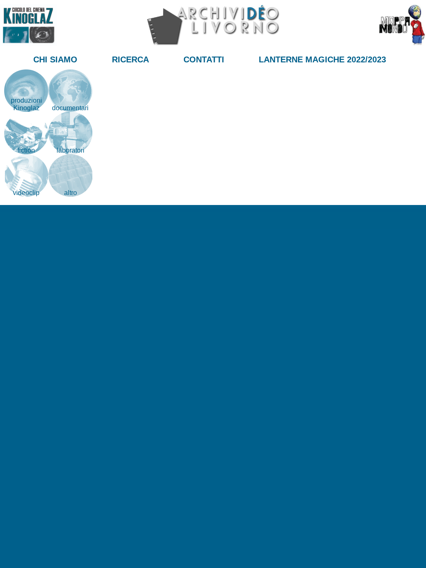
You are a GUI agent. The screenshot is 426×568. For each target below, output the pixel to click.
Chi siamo (55, 59)
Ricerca (130, 59)
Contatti (203, 59)
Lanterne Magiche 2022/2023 (322, 59)
